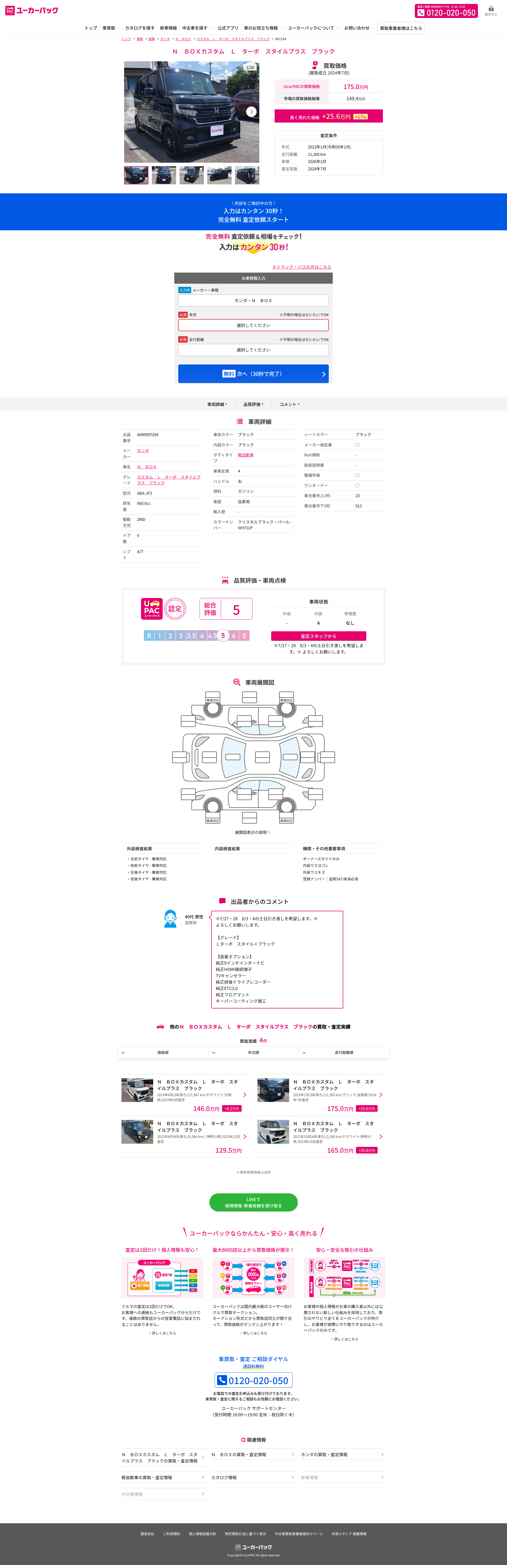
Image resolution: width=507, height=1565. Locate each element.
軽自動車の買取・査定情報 (146, 1477)
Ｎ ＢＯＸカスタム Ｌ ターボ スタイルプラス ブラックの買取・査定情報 (159, 1457)
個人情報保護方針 (202, 1533)
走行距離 (196, 339)
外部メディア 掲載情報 (349, 1533)
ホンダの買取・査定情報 (324, 1454)
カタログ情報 (224, 1477)
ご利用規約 (171, 1533)
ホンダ (143, 450)
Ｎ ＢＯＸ (147, 466)
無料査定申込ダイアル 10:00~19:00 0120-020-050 (446, 11)
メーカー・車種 (205, 290)
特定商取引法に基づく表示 (245, 1533)
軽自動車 (246, 454)
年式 (192, 314)
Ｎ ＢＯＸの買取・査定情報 (238, 1454)
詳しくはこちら (164, 1332)
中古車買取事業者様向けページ (299, 1533)
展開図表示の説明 (251, 832)
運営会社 (147, 1533)
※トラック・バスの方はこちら (301, 267)
